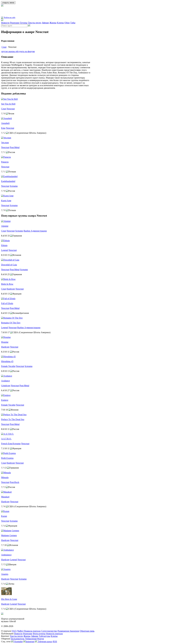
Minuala (5, 477)
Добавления (31, 638)
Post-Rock (14, 482)
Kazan (4, 516)
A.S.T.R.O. (6, 439)
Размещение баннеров (68, 631)
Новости (5, 22)
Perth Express (7, 458)
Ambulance (6, 555)
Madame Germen (9, 535)
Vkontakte (18, 641)
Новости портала (54, 633)
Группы (23, 22)
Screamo (14, 186)
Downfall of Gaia (9, 264)
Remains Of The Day (10, 323)
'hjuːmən (5, 142)
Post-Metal (14, 147)
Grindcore (5, 385)
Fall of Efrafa (7, 303)
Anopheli (5, 123)
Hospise (4, 342)
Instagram (30, 641)
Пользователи (17, 638)
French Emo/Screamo (11, 443)
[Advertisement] (34, 11)
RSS (55, 641)
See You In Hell (8, 104)
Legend (4, 250)
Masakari (5, 497)
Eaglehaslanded (8, 181)
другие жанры (8, 51)
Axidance (5, 381)
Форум (40, 638)
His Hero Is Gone (9, 599)
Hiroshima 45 (7, 361)
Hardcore (11, 289)
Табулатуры (44, 636)
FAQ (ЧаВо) (17, 631)
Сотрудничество (49, 631)
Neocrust (11, 108)
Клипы (60, 22)
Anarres (4, 574)
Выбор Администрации (35, 231)
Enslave (4, 400)
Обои (67, 22)
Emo (3, 128)
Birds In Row (7, 284)
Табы (72, 22)
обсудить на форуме (25, 51)
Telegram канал (44, 641)
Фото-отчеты (39, 633)
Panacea (5, 162)
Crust (4, 47)
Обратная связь (87, 631)
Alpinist (4, 226)
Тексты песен (34, 22)
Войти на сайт (9, 17)
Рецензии (14, 22)
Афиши (45, 22)
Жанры (52, 22)
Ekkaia (4, 245)
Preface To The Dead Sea (12, 419)
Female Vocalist (8, 366)
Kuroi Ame (6, 200)
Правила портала (32, 631)
